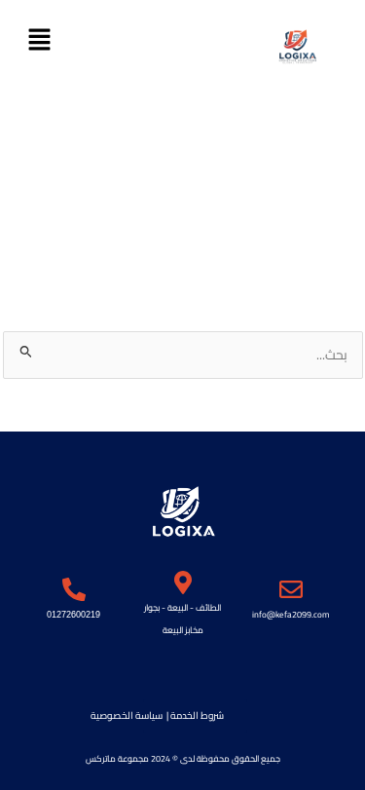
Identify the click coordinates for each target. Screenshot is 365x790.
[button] (38, 40)
